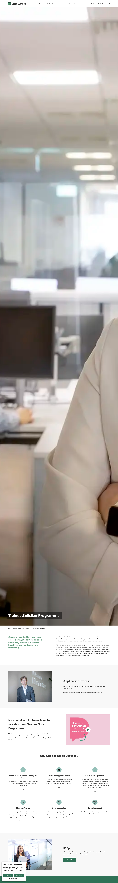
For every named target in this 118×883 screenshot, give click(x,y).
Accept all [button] (8, 875)
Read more (14, 872)
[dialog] (14, 871)
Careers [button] (82, 4)
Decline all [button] (19, 875)
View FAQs (70, 860)
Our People (50, 4)
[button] (88, 729)
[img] (30, 686)
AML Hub (100, 4)
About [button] (41, 4)
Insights (68, 4)
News (75, 4)
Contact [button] (91, 4)
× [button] (23, 863)
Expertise (59, 4)
